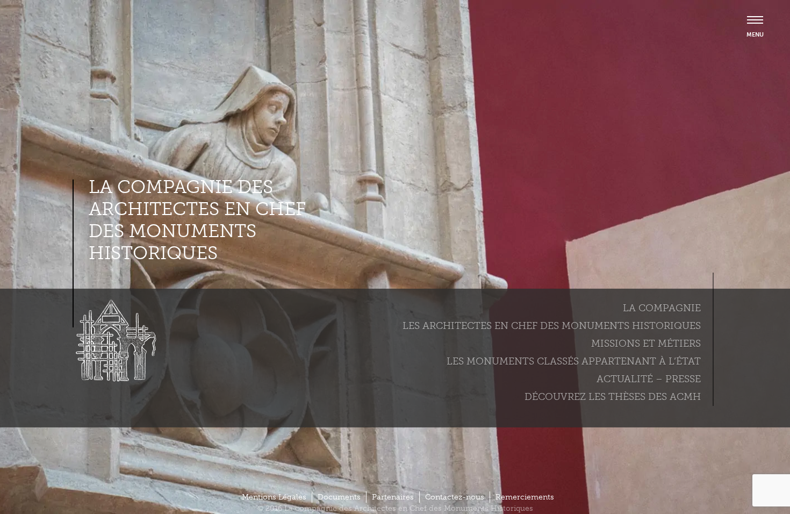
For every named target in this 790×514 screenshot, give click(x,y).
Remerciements (524, 497)
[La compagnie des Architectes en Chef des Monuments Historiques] (113, 379)
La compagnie (662, 307)
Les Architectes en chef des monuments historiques (552, 325)
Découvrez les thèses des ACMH (613, 396)
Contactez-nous (454, 497)
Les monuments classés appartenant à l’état (574, 361)
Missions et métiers (646, 343)
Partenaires (393, 497)
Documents (339, 497)
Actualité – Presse (649, 378)
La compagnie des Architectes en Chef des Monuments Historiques (197, 219)
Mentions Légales (274, 497)
